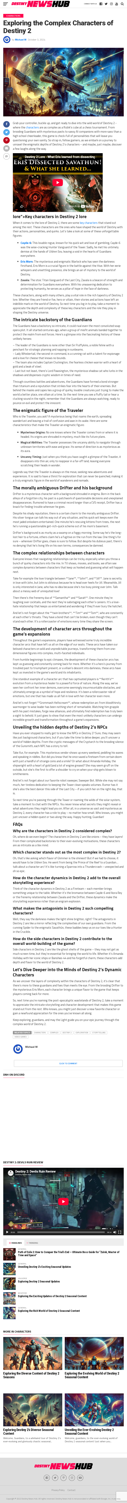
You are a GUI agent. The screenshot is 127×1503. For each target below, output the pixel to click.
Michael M (20, 39)
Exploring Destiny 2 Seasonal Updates (39, 1281)
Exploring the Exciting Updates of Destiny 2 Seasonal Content (52, 1296)
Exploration (82, 1032)
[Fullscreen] (119, 1232)
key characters (89, 223)
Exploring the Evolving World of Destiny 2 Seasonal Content (92, 1375)
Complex (54, 1032)
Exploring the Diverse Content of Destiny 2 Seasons (31, 1375)
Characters (40, 1032)
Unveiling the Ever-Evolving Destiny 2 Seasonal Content (89, 1432)
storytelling (98, 1032)
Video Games (21, 1036)
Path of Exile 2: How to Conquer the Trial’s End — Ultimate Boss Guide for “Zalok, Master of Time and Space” (68, 1253)
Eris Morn (27, 261)
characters (32, 127)
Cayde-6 (26, 243)
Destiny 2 (67, 1032)
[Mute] (114, 1232)
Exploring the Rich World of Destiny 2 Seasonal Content (49, 1310)
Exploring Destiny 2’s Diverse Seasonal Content (28, 1432)
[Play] (7, 1232)
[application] (63, 1201)
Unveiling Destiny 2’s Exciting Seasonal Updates (44, 1266)
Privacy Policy (58, 1490)
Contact (72, 1490)
